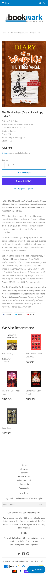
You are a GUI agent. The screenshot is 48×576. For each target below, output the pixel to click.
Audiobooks (24, 488)
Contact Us (24, 484)
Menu (7, 3)
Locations (24, 472)
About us (24, 469)
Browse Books (24, 476)
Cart (44, 3)
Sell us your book (24, 480)
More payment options (24, 188)
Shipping (6, 153)
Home (4, 33)
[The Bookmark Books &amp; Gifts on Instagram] (27, 554)
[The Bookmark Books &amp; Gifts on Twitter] (19, 554)
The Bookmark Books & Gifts (18, 561)
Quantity (5, 160)
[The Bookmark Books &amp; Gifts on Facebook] (23, 554)
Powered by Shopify (36, 561)
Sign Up (41, 505)
